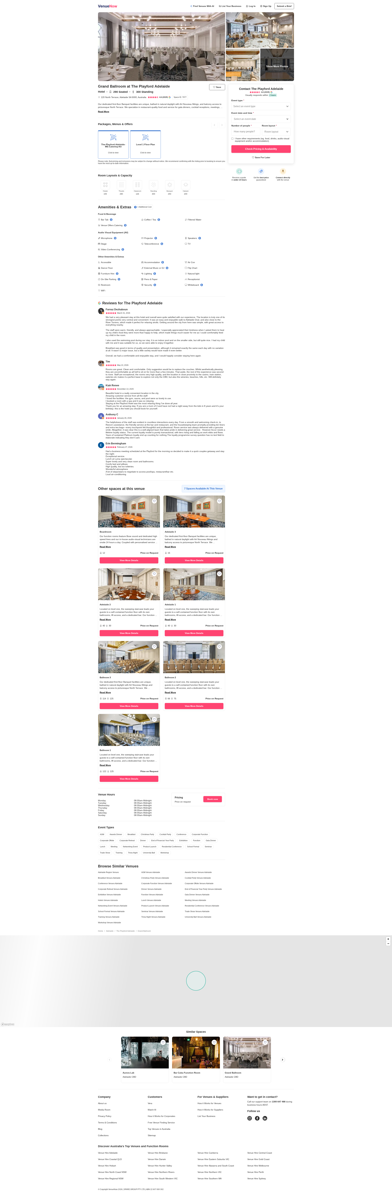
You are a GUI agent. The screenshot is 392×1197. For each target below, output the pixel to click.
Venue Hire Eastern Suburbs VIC (213, 1159)
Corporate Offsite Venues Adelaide (199, 883)
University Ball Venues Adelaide (198, 917)
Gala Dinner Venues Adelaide (197, 895)
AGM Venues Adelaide (150, 872)
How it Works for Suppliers (210, 1109)
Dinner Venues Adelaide (151, 889)
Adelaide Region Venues (108, 872)
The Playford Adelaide (125, 931)
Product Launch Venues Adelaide (155, 906)
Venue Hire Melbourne (258, 1165)
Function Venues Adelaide (152, 895)
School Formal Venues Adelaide (111, 911)
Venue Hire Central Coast (259, 1153)
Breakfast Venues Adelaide (109, 878)
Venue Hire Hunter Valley (160, 1165)
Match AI (152, 1109)
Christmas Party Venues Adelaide (155, 878)
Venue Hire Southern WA (210, 1178)
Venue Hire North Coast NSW (112, 1172)
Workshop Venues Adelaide (109, 923)
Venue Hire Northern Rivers (161, 1172)
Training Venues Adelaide (108, 917)
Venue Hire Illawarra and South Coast (216, 1165)
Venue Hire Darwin (157, 1159)
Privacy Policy (104, 1116)
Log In (252, 6)
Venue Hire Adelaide (108, 1153)
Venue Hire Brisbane (158, 1153)
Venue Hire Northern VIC (210, 1172)
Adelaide (109, 931)
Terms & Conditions (107, 1122)
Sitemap (152, 1135)
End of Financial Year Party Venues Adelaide (203, 889)
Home (100, 931)
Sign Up (267, 6)
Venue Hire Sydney (256, 1178)
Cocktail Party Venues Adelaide (198, 878)
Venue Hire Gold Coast (258, 1159)
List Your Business (231, 6)
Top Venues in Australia (159, 1129)
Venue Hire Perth (255, 1172)
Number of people (241, 125)
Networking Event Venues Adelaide (112, 906)
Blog (100, 1129)
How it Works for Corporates (161, 1116)
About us (102, 1103)
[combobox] (233, 106)
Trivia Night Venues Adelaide (153, 917)
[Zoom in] (388, 939)
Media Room (104, 1109)
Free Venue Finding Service (161, 1122)
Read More (103, 111)
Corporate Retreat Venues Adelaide (113, 889)
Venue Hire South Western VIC (163, 1178)
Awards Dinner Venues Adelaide (198, 872)
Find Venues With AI (203, 6)
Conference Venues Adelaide (110, 883)
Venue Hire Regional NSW (110, 1178)
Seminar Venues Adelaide (152, 911)
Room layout (269, 125)
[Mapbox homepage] (7, 1024)
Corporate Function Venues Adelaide (156, 883)
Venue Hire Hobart (107, 1165)
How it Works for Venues (209, 1103)
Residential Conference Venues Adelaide (202, 906)
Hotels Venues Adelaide (108, 900)
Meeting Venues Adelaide (195, 900)
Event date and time (242, 113)
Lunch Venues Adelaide (151, 900)
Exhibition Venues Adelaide (109, 895)
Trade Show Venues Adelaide (197, 911)
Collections (103, 1135)
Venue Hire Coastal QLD (110, 1159)
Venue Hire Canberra (208, 1153)
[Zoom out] (388, 943)
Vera (150, 1103)
